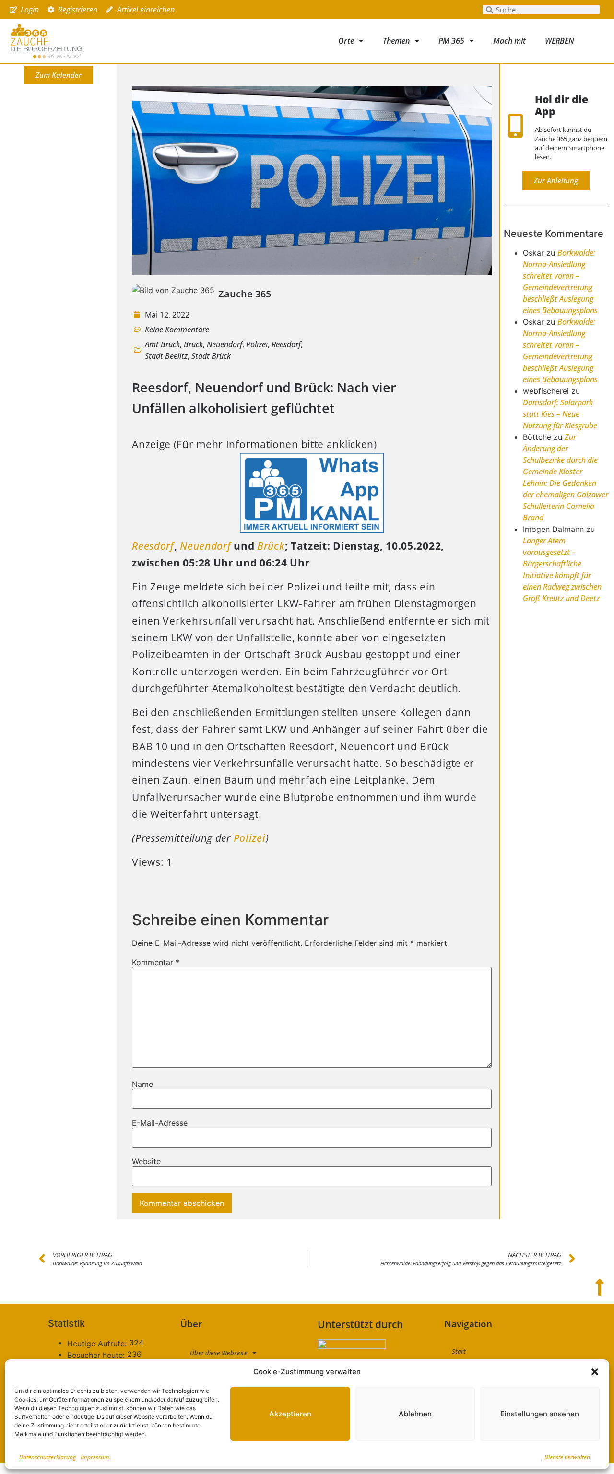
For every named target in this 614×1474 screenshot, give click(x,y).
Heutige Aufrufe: (98, 1343)
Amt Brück (162, 344)
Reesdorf (286, 344)
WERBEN (559, 40)
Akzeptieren (290, 1413)
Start (459, 1351)
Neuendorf (224, 344)
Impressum (95, 1457)
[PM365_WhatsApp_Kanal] (312, 529)
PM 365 (451, 40)
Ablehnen (415, 1413)
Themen (396, 40)
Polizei (257, 344)
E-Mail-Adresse (160, 1123)
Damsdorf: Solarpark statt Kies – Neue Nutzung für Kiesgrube (560, 414)
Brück (193, 344)
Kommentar (155, 962)
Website (146, 1161)
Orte (346, 40)
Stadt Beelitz (166, 356)
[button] (595, 1372)
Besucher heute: (97, 1355)
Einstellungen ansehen (539, 1413)
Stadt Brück (211, 356)
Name (142, 1084)
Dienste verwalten (567, 1457)
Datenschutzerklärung (47, 1457)
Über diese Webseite (219, 1352)
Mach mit (509, 40)
